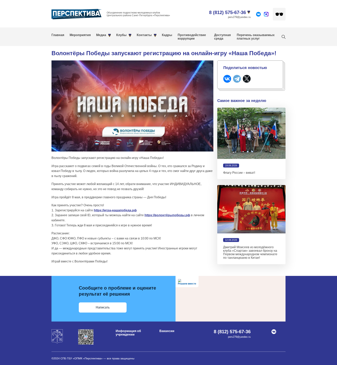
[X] (247, 79)
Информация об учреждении (128, 332)
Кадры (167, 35)
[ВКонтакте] (227, 79)
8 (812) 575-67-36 (227, 12)
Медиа (101, 35)
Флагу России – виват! (239, 172)
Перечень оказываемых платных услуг (256, 36)
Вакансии (166, 331)
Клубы (121, 35)
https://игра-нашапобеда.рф (115, 210)
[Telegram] (237, 79)
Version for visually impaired (279, 14)
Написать (103, 307)
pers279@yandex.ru (239, 17)
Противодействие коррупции (192, 36)
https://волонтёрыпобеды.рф (167, 215)
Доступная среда (222, 36)
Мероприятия (80, 35)
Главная (57, 35)
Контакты (144, 35)
